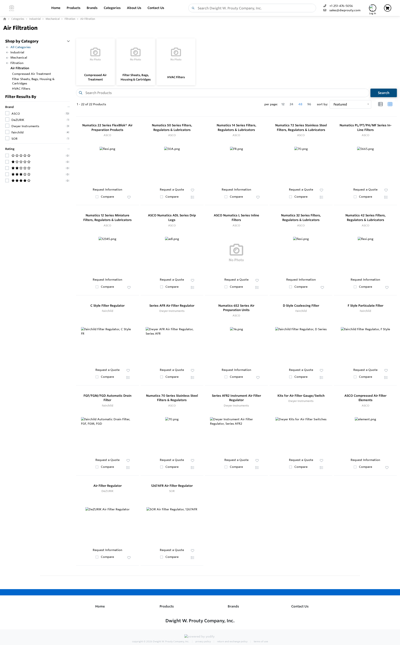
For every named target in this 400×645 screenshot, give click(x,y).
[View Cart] (387, 8)
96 (309, 104)
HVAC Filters (176, 77)
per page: (271, 104)
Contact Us (300, 606)
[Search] (192, 8)
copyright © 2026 (160, 641)
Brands (233, 606)
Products (167, 606)
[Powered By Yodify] (200, 637)
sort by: (322, 104)
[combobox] (252, 8)
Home (100, 606)
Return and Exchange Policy (232, 641)
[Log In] (372, 8)
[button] (129, 197)
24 (291, 104)
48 (300, 104)
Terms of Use (260, 641)
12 (283, 104)
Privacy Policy (203, 641)
